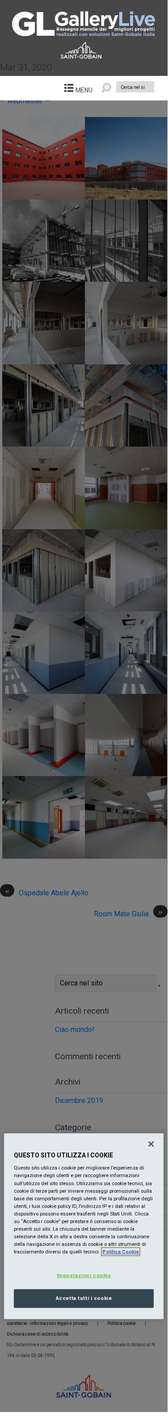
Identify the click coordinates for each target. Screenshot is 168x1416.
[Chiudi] (151, 1144)
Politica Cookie (120, 1252)
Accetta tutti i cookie (84, 1298)
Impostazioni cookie (84, 1275)
